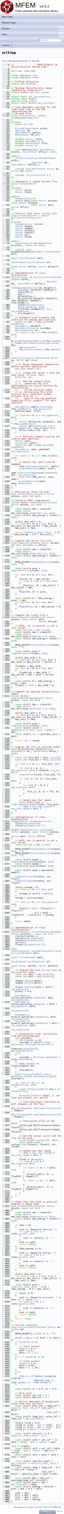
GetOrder (29, 1049)
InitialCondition (28, 1327)
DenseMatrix (33, 141)
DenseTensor (22, 135)
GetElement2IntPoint (45, 1114)
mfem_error (25, 1376)
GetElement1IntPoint (45, 1108)
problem (30, 84)
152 (5, 502)
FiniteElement (52, 251)
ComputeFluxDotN (28, 617)
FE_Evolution (27, 115)
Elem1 (47, 1042)
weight (39, 1159)
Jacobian (41, 1140)
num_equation (41, 96)
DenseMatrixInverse (27, 328)
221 (5, 696)
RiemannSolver (27, 183)
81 (5, 277)
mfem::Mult (25, 477)
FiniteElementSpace (27, 128)
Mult (35, 169)
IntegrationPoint (37, 1089)
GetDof (16, 324)
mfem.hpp (29, 71)
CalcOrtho (25, 1140)
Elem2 (33, 1044)
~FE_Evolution (34, 175)
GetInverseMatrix (34, 349)
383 (5, 1206)
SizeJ (54, 759)
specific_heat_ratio (23, 101)
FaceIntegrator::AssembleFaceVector (33, 951)
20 (5, 115)
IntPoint (17, 1091)
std (34, 75)
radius (28, 1338)
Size (44, 630)
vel (34, 734)
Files (32, 34)
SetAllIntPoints (33, 1095)
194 (5, 617)
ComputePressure (39, 502)
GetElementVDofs (35, 466)
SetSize (29, 981)
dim (30, 124)
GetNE (51, 332)
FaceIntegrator (28, 215)
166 (5, 543)
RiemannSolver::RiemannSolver (29, 821)
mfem (35, 77)
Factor (28, 347)
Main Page (7, 17)
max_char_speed (39, 92)
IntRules (17, 1076)
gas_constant (45, 103)
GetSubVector (30, 468)
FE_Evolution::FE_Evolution (28, 277)
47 (5, 183)
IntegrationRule (33, 1074)
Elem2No (29, 1040)
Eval (24, 1144)
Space (29, 1063)
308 (5, 949)
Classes (32, 28)
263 (5, 821)
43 (5, 175)
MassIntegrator (24, 330)
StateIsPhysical (28, 494)
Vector (30, 139)
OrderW (16, 1044)
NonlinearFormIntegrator (26, 217)
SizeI (54, 757)
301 (5, 932)
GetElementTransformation (38, 343)
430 (5, 1327)
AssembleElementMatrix (29, 341)
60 (5, 215)
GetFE (46, 322)
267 (5, 830)
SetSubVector (30, 481)
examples (6, 45)
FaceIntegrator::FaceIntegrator (31, 932)
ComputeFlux (25, 543)
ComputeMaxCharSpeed (23, 698)
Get (26, 1076)
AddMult (31, 430)
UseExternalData (27, 473)
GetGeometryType (43, 1076)
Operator (20, 130)
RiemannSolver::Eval (33, 830)
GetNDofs (23, 409)
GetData (44, 407)
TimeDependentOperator (25, 118)
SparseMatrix (23, 132)
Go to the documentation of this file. (21, 61)
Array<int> (21, 443)
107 (5, 358)
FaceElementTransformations (28, 262)
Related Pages (9, 22)
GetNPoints (19, 1085)
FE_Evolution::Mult (30, 358)
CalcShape (22, 1108)
